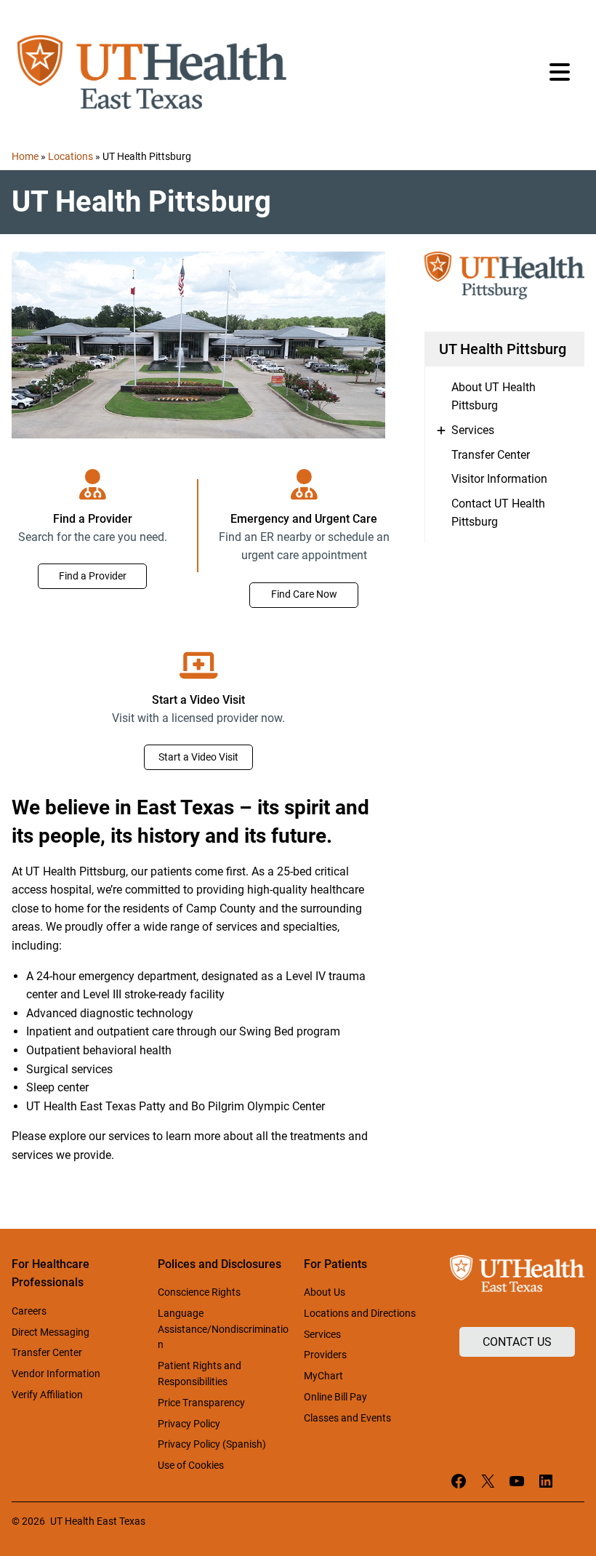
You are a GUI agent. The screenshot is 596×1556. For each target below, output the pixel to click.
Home (25, 156)
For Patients (335, 1264)
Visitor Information (499, 479)
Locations (70, 156)
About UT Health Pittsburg (493, 396)
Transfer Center (490, 455)
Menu (561, 72)
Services (472, 430)
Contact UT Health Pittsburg (498, 513)
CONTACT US (517, 1342)
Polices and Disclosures (219, 1264)
